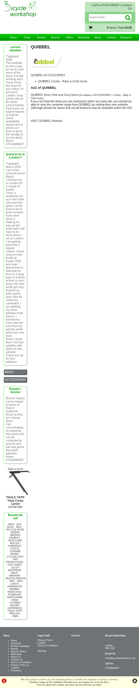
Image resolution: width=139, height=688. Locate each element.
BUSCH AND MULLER (15, 542)
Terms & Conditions (21, 662)
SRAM (14, 600)
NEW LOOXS (16, 582)
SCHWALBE (14, 594)
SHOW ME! (15, 502)
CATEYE (14, 548)
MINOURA (14, 575)
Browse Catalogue (20, 646)
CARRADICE (15, 546)
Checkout (16, 643)
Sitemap (41, 651)
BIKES (9, 372)
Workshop (83, 37)
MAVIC (14, 573)
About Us (16, 657)
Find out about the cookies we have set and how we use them (69, 684)
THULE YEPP (14, 610)
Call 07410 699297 (106, 5)
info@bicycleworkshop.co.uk (120, 658)
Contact (111, 37)
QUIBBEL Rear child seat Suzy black (54, 94)
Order (27, 37)
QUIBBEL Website (50, 120)
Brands (55, 37)
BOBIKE (15, 532)
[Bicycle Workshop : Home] (29, 9)
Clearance (126, 37)
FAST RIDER (15, 564)
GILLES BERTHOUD (14, 569)
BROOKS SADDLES (14, 536)
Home (13, 37)
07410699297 (112, 668)
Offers (69, 37)
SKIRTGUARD (14, 597)
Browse (41, 37)
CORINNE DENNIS (15, 552)
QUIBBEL (14, 589)
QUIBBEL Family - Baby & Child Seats (62, 81)
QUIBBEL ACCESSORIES (48, 75)
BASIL (10, 527)
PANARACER (14, 586)
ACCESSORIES (15, 379)
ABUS (11, 524)
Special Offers (18, 651)
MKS (12, 581)
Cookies (41, 642)
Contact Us (17, 659)
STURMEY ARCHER (15, 604)
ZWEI (15, 616)
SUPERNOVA (14, 608)
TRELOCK (14, 613)
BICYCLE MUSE (15, 529)
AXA (18, 524)
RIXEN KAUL (15, 592)
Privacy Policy (45, 640)
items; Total (119, 27)
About (97, 37)
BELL (19, 527)
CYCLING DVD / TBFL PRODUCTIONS (15, 559)
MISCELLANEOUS (16, 578)
